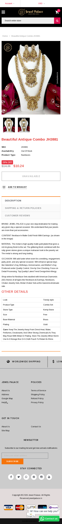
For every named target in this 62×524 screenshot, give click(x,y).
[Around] (31, 515)
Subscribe (12, 461)
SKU (4, 147)
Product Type (8, 155)
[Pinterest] (34, 477)
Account (8, 3)
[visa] (9, 508)
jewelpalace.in (35, 498)
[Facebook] (11, 477)
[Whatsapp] (26, 477)
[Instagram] (41, 477)
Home (5, 36)
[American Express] (53, 508)
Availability (8, 151)
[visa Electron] (20, 508)
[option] (31, 78)
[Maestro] (42, 508)
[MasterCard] (31, 508)
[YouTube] (49, 477)
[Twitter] (18, 477)
